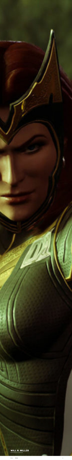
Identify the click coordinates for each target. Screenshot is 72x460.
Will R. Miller (20, 450)
